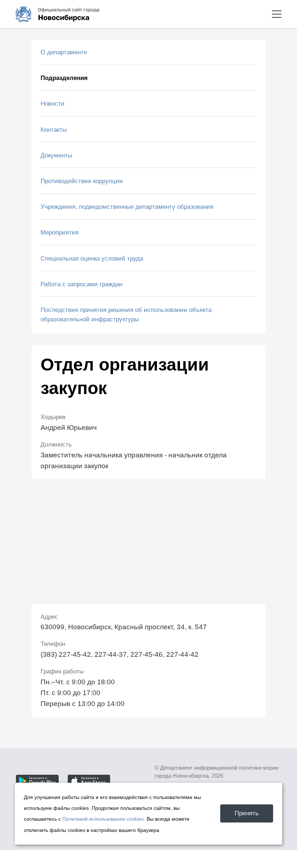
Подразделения (64, 77)
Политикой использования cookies (103, 819)
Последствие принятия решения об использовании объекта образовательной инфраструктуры (126, 314)
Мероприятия (60, 232)
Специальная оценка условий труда (92, 258)
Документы (56, 155)
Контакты (54, 129)
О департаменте (64, 52)
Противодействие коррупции (82, 181)
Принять (247, 813)
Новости (52, 103)
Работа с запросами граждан (81, 284)
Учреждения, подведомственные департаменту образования (127, 206)
